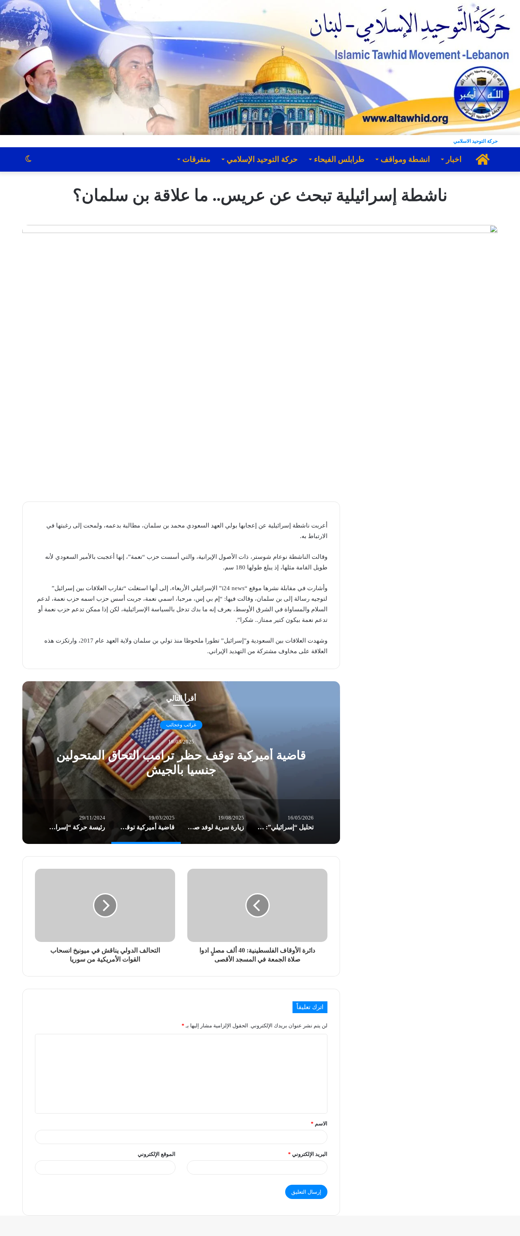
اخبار (454, 159)
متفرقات (196, 159)
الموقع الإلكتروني (157, 1154)
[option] (181, 762)
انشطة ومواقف (405, 159)
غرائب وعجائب (181, 725)
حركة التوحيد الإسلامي (262, 159)
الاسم (319, 1123)
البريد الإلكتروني (307, 1154)
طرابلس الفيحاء (339, 159)
